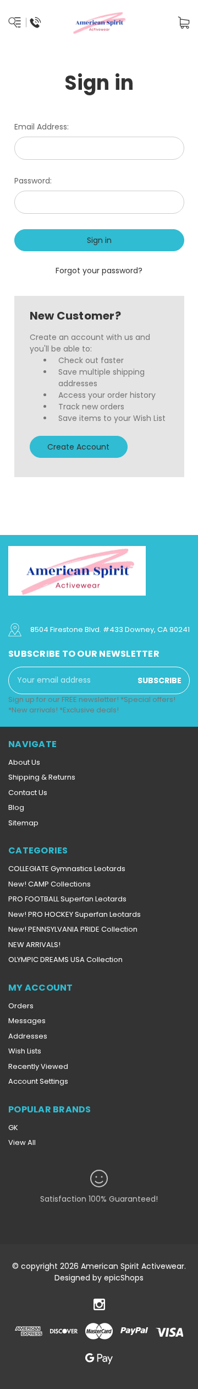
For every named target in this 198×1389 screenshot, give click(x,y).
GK (13, 1127)
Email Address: (41, 126)
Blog (16, 807)
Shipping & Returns (41, 777)
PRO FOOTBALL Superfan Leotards (67, 899)
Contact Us (27, 792)
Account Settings (38, 1081)
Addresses (27, 1036)
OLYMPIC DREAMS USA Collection (65, 959)
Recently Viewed (38, 1066)
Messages (27, 1020)
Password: (33, 180)
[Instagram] (99, 1304)
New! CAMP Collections (49, 884)
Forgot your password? (99, 270)
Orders (21, 1006)
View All (22, 1142)
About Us (24, 762)
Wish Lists (24, 1051)
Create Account (78, 446)
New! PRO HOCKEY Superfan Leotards (74, 914)
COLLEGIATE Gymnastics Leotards (66, 868)
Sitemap (23, 823)
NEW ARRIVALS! (34, 944)
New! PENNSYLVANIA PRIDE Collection (73, 929)
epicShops (124, 1277)
